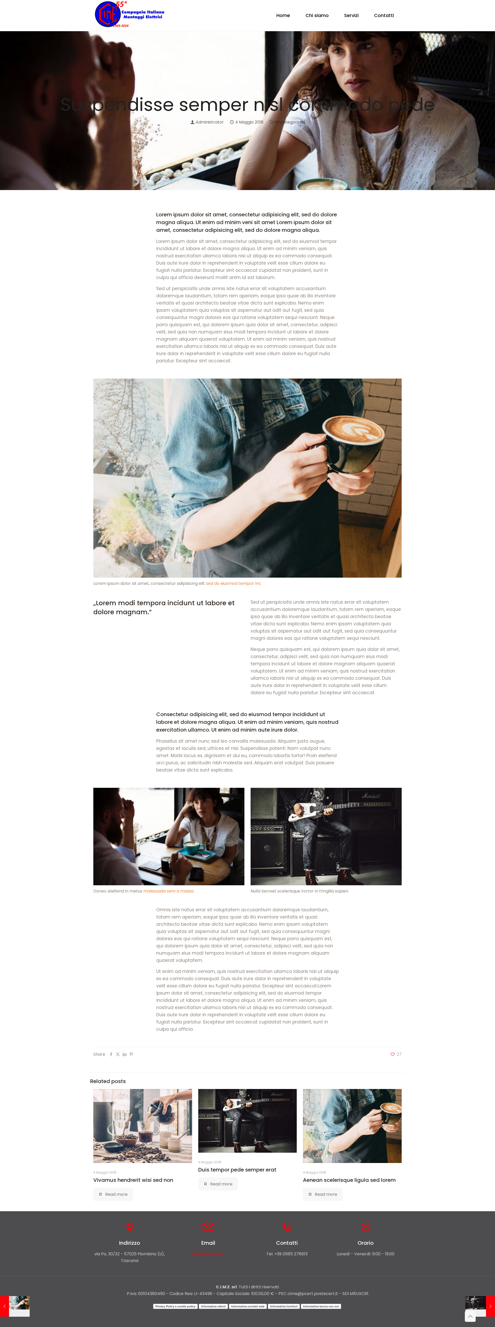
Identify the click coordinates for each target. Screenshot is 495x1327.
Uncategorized (290, 122)
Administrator (210, 122)
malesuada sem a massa (168, 891)
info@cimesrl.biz (208, 1254)
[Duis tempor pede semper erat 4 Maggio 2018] (480, 1306)
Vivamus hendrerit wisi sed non (133, 1180)
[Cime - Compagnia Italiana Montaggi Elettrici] (129, 15)
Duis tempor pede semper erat (237, 1169)
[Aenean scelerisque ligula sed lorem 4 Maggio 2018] (15, 1306)
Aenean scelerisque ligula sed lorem (349, 1180)
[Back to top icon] (470, 1316)
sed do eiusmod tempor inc (233, 583)
